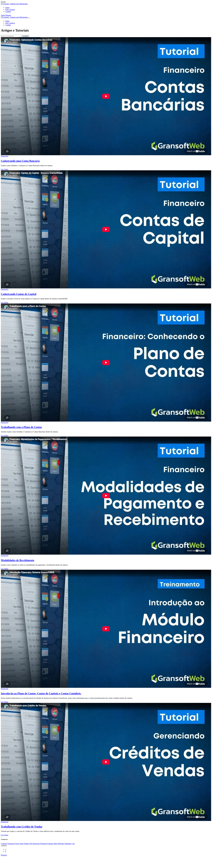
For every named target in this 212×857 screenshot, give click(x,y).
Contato (8, 11)
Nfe (30, 844)
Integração (36, 844)
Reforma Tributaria (64, 844)
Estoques (50, 844)
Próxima (4, 855)
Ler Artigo (4, 169)
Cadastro (4, 844)
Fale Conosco (10, 9)
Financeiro (4, 156)
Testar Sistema (6, 15)
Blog (55, 844)
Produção (43, 844)
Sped (21, 844)
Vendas (26, 844)
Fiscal (17, 844)
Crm (73, 844)
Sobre (7, 7)
